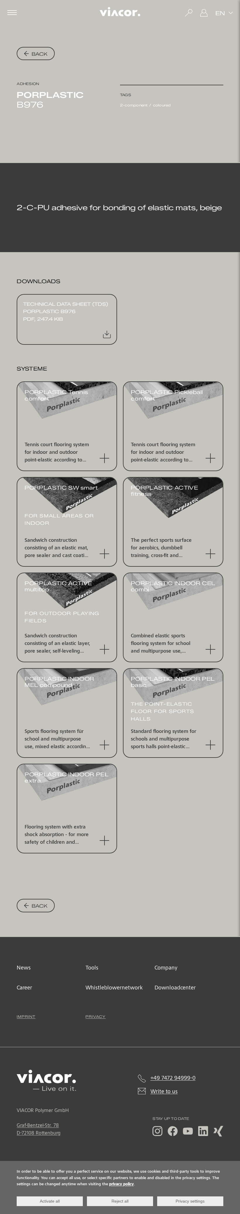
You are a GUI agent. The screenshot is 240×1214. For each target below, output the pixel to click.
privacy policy (121, 1184)
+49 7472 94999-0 (173, 1078)
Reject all (120, 1201)
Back (38, 54)
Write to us (164, 1092)
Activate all (50, 1201)
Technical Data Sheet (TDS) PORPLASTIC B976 (65, 311)
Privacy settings (190, 1201)
